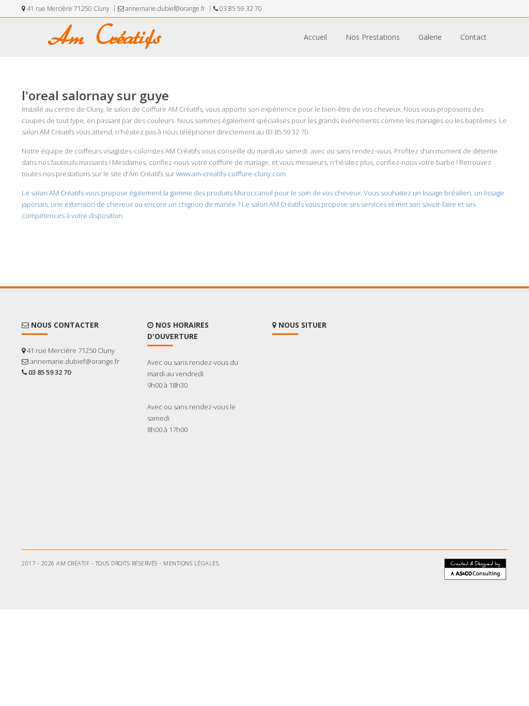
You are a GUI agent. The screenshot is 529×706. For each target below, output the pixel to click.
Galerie (430, 37)
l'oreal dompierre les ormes (101, 599)
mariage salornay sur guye (414, 595)
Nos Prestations (373, 37)
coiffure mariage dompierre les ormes (372, 583)
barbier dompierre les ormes (106, 583)
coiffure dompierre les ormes (261, 587)
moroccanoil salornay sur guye (149, 591)
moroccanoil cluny (215, 591)
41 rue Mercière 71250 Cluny (67, 8)
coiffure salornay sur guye (334, 587)
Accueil (315, 37)
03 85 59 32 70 (240, 8)
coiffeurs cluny (461, 591)
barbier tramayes (44, 583)
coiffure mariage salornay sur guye (68, 587)
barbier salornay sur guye (179, 583)
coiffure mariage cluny (145, 587)
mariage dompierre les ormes (340, 595)
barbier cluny (233, 583)
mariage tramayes (276, 595)
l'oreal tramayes (43, 599)
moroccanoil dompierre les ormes (64, 591)
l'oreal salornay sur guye (170, 599)
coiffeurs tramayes (265, 591)
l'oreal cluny (220, 599)
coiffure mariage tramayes (287, 583)
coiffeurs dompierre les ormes (329, 591)
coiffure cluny (388, 587)
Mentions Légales (191, 563)
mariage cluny (471, 595)
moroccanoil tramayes (437, 587)
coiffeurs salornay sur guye (404, 591)
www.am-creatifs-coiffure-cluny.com (231, 173)
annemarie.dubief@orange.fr (164, 8)
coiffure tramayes (200, 587)
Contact (473, 37)
